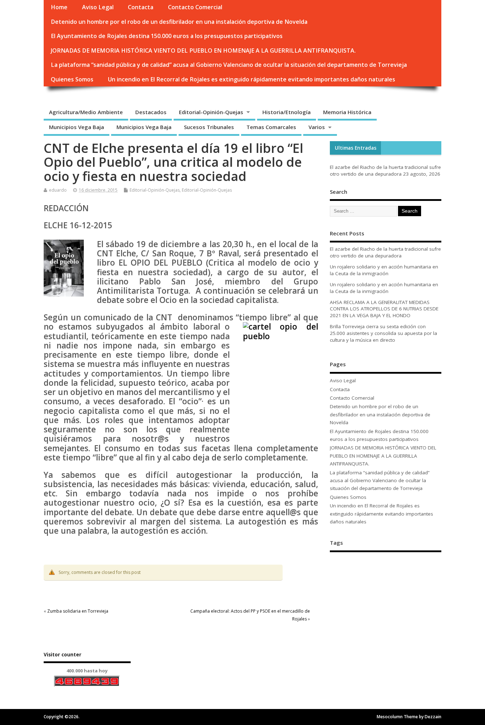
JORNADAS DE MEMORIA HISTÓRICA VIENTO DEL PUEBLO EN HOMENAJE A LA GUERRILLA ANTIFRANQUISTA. (203, 50)
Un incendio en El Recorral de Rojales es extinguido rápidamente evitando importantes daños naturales (251, 79)
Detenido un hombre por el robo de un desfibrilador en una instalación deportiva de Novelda (179, 22)
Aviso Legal (98, 7)
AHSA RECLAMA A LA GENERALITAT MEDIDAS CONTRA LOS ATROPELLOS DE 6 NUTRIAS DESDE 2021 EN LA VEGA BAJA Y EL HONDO (384, 309)
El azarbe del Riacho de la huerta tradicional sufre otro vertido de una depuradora (385, 170)
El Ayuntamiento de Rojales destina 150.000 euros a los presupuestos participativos (167, 36)
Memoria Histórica (347, 112)
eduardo (58, 190)
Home (59, 7)
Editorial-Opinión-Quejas (211, 112)
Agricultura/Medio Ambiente (86, 112)
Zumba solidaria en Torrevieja (77, 611)
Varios (317, 126)
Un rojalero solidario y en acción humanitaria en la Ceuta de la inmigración (384, 270)
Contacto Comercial (195, 7)
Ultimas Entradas (355, 148)
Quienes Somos (72, 79)
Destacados (151, 112)
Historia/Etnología (286, 112)
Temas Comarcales (271, 126)
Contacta (140, 7)
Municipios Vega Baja (76, 126)
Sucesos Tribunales (209, 126)
